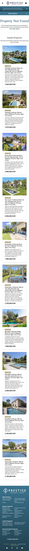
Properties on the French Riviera (20, 508)
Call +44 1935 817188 (18, 502)
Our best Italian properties (17, 534)
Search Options (12, 13)
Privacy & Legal (13, 544)
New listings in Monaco (7, 524)
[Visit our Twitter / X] (6, 548)
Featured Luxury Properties (6, 531)
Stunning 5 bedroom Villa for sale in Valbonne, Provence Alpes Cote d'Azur (14, 114)
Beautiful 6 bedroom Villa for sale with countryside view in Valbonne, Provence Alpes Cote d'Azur (14, 377)
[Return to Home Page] (14, 3)
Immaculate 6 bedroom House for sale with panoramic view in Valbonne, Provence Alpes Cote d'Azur (14, 158)
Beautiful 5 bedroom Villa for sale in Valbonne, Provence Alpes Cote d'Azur (14, 420)
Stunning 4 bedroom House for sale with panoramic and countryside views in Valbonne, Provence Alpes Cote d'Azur (14, 70)
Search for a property (7, 498)
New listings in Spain (19, 524)
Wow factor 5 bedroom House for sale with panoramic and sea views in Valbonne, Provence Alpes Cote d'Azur (14, 202)
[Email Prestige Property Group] (26, 3)
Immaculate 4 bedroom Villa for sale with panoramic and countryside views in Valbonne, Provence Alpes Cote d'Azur (14, 289)
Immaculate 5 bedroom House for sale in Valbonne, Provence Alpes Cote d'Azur (13, 245)
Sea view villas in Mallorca (18, 516)
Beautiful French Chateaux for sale (6, 508)
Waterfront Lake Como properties (7, 511)
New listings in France (7, 522)
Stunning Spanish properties (6, 534)
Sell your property (6, 500)
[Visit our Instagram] (16, 548)
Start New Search (14, 29)
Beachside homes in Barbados (6, 516)
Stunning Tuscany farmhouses (18, 511)
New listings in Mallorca (7, 525)
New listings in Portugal (19, 522)
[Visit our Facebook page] (11, 548)
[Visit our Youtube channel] (21, 548)
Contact (4, 502)
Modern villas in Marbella (7, 513)
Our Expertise (6, 544)
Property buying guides (19, 498)
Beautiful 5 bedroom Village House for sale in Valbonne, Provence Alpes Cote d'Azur (13, 333)
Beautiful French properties (18, 531)
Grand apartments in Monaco (19, 514)
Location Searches (12, 539)
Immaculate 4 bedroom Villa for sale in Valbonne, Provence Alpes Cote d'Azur (14, 463)
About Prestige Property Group (19, 500)
